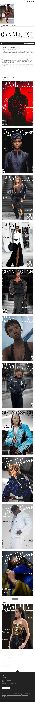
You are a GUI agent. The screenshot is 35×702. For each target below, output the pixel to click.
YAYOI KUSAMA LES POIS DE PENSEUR (7, 652)
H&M (29, 693)
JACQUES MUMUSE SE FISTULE (6, 656)
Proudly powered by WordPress (5, 700)
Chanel (3, 693)
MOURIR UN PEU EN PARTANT (6, 657)
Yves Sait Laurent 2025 (5, 696)
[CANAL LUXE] (7, 13)
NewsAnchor (14, 700)
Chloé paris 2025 (13, 693)
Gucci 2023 (26, 693)
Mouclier (10, 49)
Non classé (14, 49)
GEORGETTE (22, 693)
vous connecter (7, 79)
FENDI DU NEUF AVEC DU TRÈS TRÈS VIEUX (8, 653)
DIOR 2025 (17, 693)
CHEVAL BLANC (7, 693)
